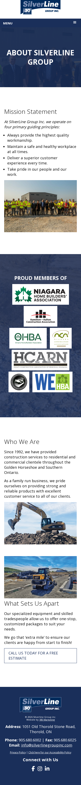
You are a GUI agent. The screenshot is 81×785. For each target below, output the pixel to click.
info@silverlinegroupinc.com (46, 745)
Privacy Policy (18, 752)
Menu (7, 23)
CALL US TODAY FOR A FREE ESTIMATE (33, 656)
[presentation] (33, 768)
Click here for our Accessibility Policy (49, 752)
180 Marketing (47, 719)
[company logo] (41, 8)
